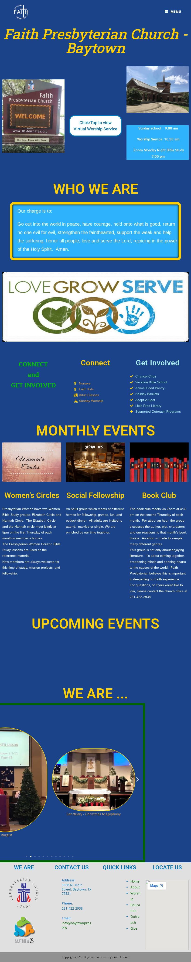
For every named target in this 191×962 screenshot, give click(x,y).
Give (133, 928)
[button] (137, 779)
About (135, 887)
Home (135, 881)
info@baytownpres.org (77, 925)
